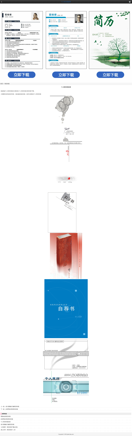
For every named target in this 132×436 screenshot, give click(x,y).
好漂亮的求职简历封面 (12, 409)
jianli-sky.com (70, 434)
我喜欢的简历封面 (6, 416)
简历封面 (7, 83)
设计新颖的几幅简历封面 (12, 406)
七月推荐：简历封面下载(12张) (9, 427)
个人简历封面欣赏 (6, 421)
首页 (1, 83)
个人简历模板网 (66, 2)
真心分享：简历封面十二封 (8, 429)
